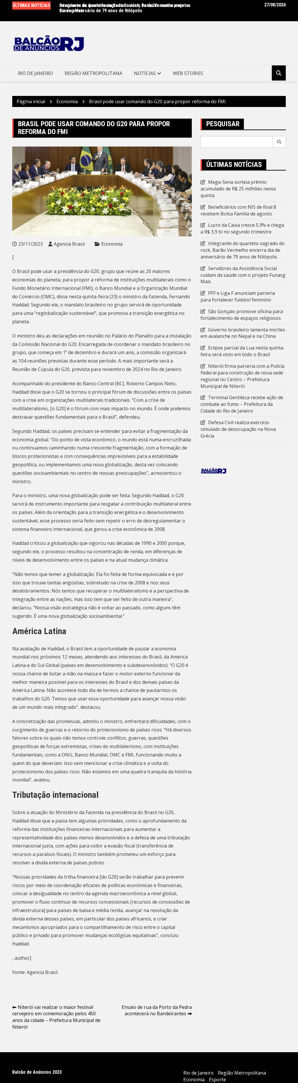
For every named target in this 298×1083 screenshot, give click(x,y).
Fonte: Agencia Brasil (35, 972)
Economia (112, 244)
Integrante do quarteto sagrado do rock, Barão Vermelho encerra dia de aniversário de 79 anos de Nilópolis (124, 8)
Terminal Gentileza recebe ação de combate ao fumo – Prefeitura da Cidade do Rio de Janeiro (242, 404)
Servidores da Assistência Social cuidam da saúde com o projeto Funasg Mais (243, 275)
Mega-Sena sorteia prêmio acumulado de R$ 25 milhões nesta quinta (238, 189)
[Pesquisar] (279, 142)
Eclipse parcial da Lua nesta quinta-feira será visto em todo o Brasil (243, 351)
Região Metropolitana (93, 73)
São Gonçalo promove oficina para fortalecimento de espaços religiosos (242, 314)
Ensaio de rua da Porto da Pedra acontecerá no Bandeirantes (157, 1010)
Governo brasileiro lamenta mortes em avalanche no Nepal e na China (243, 333)
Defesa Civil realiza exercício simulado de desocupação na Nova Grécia (238, 429)
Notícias (145, 73)
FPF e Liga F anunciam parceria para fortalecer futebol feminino (238, 296)
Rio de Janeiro (35, 73)
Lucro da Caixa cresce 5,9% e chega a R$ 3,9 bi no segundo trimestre (242, 228)
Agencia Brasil (69, 244)
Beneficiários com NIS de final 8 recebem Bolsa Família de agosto (238, 210)
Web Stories (188, 73)
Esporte (217, 1079)
